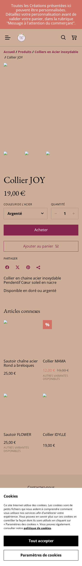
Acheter (41, 229)
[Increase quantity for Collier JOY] (73, 213)
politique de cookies (37, 528)
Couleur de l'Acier (18, 204)
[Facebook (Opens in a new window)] (7, 267)
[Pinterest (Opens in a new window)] (28, 267)
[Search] (63, 38)
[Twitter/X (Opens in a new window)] (17, 267)
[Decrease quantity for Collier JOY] (55, 213)
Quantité (58, 204)
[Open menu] (7, 38)
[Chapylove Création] (21, 37)
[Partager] (38, 267)
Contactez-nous (41, 487)
